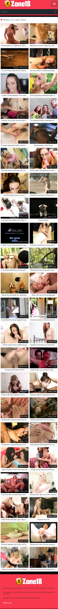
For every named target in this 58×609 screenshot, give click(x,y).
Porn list (7, 603)
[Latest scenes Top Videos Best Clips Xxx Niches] (54, 3)
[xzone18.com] (17, 4)
